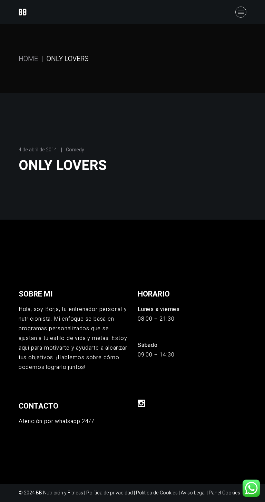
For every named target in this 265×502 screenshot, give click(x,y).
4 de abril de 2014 (38, 149)
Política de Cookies (157, 492)
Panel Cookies (224, 492)
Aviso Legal (193, 492)
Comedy (75, 149)
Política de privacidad (109, 492)
